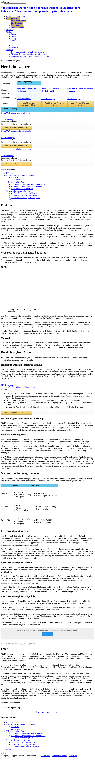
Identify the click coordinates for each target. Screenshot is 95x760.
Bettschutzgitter (17, 25)
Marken (9, 32)
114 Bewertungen (8, 385)
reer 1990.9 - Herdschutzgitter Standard (16, 149)
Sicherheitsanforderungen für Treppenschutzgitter (30, 56)
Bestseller (9, 30)
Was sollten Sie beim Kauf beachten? (21, 175)
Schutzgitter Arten (13, 18)
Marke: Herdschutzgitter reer (18, 191)
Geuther (14, 34)
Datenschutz (45, 756)
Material (15, 180)
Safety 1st (15, 47)
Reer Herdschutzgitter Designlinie (25, 198)
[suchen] (2, 2)
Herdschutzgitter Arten (15, 182)
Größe (15, 177)
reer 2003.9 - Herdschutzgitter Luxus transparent (20, 387)
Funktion (10, 173)
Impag (13, 38)
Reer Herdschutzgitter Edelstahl (25, 195)
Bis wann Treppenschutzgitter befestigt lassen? (29, 54)
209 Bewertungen (24, 99)
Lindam (14, 43)
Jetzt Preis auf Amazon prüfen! (28, 104)
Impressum (73, 756)
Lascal (13, 41)
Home (3, 60)
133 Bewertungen (48, 99)
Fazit (8, 200)
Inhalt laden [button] (47, 634)
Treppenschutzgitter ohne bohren (19, 16)
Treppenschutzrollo (18, 21)
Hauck (13, 36)
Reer (13, 45)
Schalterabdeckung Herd (22, 189)
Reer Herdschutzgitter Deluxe (24, 193)
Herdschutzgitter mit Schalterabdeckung (28, 184)
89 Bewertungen (73, 99)
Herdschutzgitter (17, 27)
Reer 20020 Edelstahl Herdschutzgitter (16, 131)
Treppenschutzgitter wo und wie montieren (27, 52)
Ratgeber (9, 50)
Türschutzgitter (17, 23)
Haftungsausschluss (59, 756)
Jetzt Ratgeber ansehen (50, 712)
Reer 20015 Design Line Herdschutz (15, 113)
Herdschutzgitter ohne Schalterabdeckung (28, 186)
